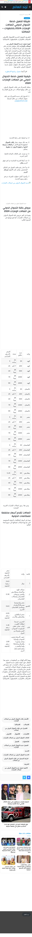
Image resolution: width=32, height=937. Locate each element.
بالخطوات (25, 741)
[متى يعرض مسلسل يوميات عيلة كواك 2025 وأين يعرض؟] (8, 860)
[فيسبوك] (28, 777)
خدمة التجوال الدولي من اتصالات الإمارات (15, 755)
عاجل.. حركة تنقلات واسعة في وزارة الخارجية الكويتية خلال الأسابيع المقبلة (24, 867)
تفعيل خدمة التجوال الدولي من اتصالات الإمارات (15, 746)
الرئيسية (27, 14)
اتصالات (26, 724)
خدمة (26, 751)
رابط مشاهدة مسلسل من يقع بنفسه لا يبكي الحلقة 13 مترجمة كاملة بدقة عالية (24, 849)
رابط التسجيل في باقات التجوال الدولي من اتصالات (15, 759)
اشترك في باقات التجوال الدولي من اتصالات (15, 729)
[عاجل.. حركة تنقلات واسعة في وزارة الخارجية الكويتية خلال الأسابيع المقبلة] (24, 859)
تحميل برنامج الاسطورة (13, 71)
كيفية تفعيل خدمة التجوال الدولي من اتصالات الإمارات (16, 769)
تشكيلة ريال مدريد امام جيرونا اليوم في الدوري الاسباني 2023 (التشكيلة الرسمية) (8, 849)
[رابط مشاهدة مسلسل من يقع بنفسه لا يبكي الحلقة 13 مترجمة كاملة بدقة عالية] (24, 842)
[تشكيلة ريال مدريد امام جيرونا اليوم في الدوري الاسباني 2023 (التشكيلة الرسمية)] (8, 842)
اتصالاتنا (17, 724)
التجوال (17, 734)
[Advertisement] (16, 120)
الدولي (8, 734)
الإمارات (25, 734)
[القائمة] (30, 8)
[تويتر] (24, 777)
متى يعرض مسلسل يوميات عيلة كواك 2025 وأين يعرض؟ (8, 868)
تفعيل (16, 741)
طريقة (26, 764)
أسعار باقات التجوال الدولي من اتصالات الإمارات (15, 720)
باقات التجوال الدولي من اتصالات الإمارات (15, 738)
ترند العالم (26, 914)
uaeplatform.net (21, 101)
